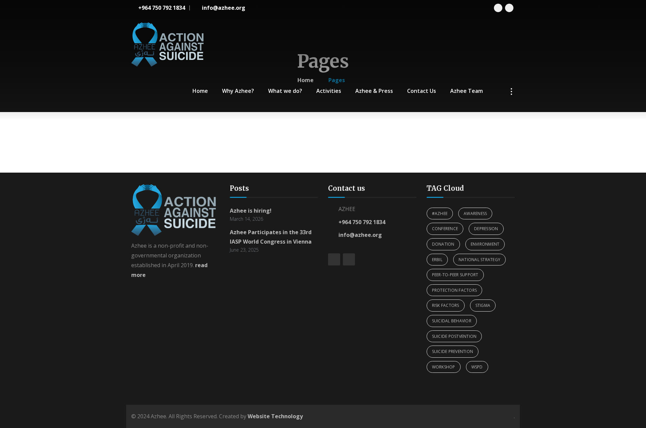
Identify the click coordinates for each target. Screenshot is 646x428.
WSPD (477, 367)
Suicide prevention (452, 351)
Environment (485, 244)
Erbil (437, 259)
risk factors (445, 305)
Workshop (443, 367)
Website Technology (275, 416)
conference (445, 228)
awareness (475, 213)
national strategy (479, 259)
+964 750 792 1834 (361, 222)
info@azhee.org (360, 235)
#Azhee (440, 213)
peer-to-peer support (455, 275)
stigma (483, 305)
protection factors (454, 290)
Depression (486, 228)
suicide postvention (454, 336)
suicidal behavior (451, 321)
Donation (443, 244)
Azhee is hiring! (251, 210)
